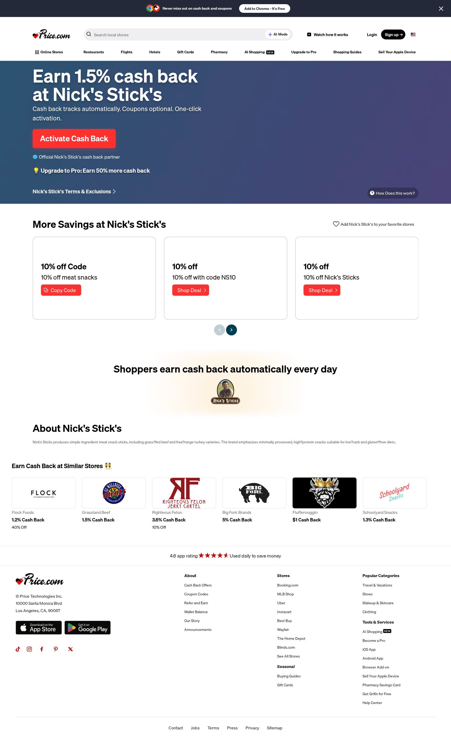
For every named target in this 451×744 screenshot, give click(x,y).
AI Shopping (255, 52)
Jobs (195, 728)
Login (372, 34)
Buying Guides (289, 676)
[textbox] (413, 34)
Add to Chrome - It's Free (264, 8)
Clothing (369, 612)
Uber (281, 603)
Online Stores (51, 52)
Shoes (368, 594)
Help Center (372, 703)
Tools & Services (378, 622)
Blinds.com (286, 647)
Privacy (252, 728)
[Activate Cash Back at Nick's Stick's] (225, 383)
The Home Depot (291, 638)
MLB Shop (285, 594)
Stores (283, 575)
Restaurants (94, 52)
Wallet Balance (196, 612)
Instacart (284, 612)
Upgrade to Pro (303, 52)
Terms (213, 728)
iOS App (369, 649)
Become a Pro (374, 640)
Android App (373, 658)
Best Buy (284, 621)
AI (281, 34)
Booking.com (287, 585)
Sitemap (274, 728)
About (190, 575)
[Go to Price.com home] (51, 34)
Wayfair (283, 629)
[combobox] (188, 34)
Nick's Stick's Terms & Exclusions (72, 191)
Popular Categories (381, 575)
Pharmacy (219, 52)
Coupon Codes (196, 594)
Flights (126, 52)
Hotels (154, 52)
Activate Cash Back (74, 138)
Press (232, 728)
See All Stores (288, 656)
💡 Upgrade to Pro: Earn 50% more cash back (91, 170)
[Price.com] (39, 591)
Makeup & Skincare (378, 603)
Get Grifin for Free (377, 694)
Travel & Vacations (377, 585)
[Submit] (88, 35)
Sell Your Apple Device (397, 52)
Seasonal (286, 666)
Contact (176, 728)
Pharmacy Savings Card (381, 685)
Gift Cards (185, 52)
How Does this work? (395, 193)
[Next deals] (231, 329)
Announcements (198, 629)
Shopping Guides (347, 52)
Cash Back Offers (198, 585)
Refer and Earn (196, 603)
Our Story (192, 621)
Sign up (392, 34)
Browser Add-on (376, 667)
